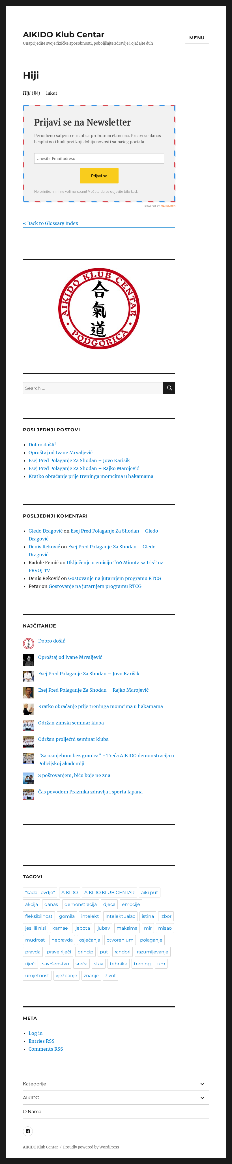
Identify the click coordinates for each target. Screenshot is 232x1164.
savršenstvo (55, 963)
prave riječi (59, 952)
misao (165, 928)
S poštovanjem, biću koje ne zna (74, 775)
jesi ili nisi (35, 928)
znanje (91, 975)
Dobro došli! (42, 444)
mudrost (35, 940)
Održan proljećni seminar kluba (73, 739)
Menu (197, 37)
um (161, 963)
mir (148, 928)
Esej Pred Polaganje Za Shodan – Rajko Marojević (84, 468)
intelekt (90, 916)
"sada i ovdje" (40, 892)
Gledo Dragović (46, 531)
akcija (31, 904)
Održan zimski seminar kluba (71, 723)
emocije (131, 904)
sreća (81, 963)
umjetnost (37, 975)
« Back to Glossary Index (50, 223)
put (104, 952)
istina (148, 916)
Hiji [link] (27, 93)
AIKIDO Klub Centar (63, 34)
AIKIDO (69, 892)
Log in (36, 1033)
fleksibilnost (39, 916)
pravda (32, 952)
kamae (60, 928)
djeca (109, 904)
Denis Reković (44, 546)
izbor (165, 916)
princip (85, 952)
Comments (46, 1049)
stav (98, 963)
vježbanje (66, 975)
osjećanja (89, 940)
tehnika (118, 963)
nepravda (62, 940)
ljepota (82, 928)
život (110, 975)
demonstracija (81, 904)
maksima (127, 928)
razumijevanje (152, 952)
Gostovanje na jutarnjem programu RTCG (114, 578)
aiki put (149, 892)
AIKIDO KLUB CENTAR (109, 892)
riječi (30, 963)
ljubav (103, 928)
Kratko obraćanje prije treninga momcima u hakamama (91, 476)
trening (142, 963)
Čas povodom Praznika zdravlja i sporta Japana (90, 792)
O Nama (32, 1111)
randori (122, 952)
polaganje (151, 940)
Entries (42, 1041)
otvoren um (120, 940)
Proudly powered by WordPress (91, 1147)
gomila (67, 916)
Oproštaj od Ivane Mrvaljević (61, 452)
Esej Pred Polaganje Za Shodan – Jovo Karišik (79, 460)
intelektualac (120, 916)
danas (51, 904)
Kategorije (34, 1084)
